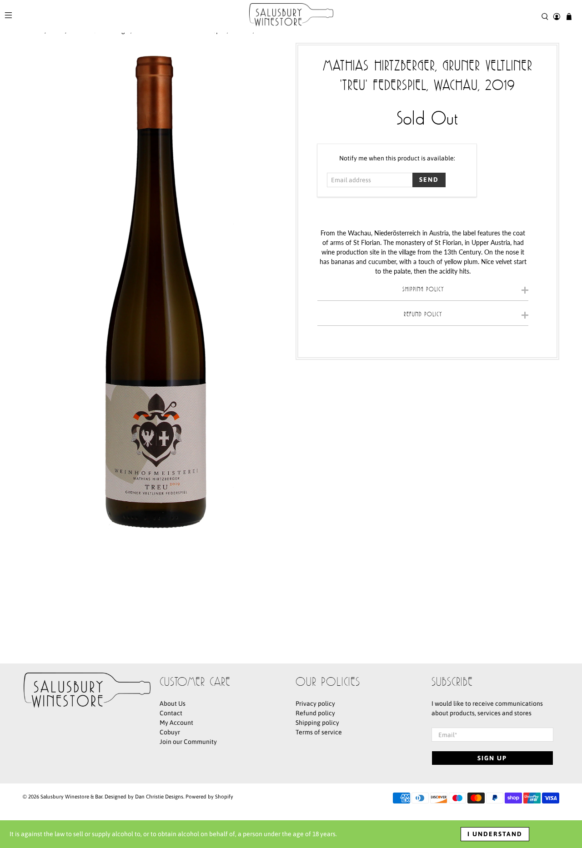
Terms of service (319, 732)
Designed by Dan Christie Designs (144, 796)
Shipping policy (317, 722)
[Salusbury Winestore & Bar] (291, 16)
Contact (171, 713)
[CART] (569, 16)
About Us (173, 703)
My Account (176, 722)
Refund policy (315, 713)
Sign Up (492, 758)
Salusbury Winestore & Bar (71, 796)
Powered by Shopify (209, 796)
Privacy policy (315, 703)
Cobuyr (170, 732)
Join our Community (188, 741)
